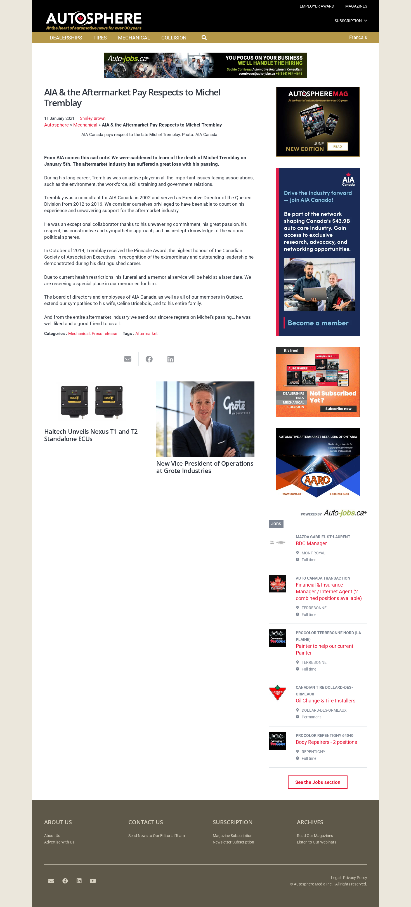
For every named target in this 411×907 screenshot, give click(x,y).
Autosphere (56, 125)
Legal (336, 877)
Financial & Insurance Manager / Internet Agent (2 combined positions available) (329, 591)
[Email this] (128, 359)
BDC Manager (311, 543)
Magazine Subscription (232, 835)
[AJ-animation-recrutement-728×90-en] (205, 76)
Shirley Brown (92, 118)
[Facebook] (65, 881)
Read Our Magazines (315, 835)
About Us (52, 835)
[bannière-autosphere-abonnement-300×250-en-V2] (318, 415)
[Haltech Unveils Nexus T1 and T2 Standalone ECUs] (93, 403)
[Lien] (318, 514)
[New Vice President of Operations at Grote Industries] (205, 419)
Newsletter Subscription (233, 842)
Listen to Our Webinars (316, 842)
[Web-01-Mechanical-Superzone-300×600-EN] (318, 334)
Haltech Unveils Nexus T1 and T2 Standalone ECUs (91, 435)
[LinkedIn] (79, 881)
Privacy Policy (355, 877)
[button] (365, 20)
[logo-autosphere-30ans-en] (93, 21)
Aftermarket (146, 333)
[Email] (51, 881)
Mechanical (85, 125)
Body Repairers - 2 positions (326, 742)
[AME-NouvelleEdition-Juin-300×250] (318, 155)
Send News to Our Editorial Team (156, 835)
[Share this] (149, 359)
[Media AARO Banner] (318, 496)
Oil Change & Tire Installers (325, 701)
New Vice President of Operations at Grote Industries (204, 467)
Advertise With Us (59, 842)
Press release (104, 333)
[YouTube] (93, 881)
